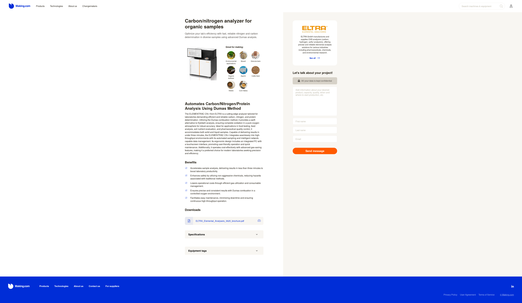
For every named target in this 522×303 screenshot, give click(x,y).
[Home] (20, 6)
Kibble (231, 90)
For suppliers (112, 286)
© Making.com (507, 294)
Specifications (196, 234)
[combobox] (482, 6)
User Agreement (468, 294)
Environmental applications (231, 62)
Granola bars (255, 61)
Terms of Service (486, 294)
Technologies (56, 6)
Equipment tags (197, 250)
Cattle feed (256, 76)
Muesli (243, 61)
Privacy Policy (450, 294)
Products (40, 6)
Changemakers (89, 6)
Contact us (94, 286)
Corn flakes (243, 90)
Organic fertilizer (231, 77)
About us (72, 6)
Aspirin (243, 76)
